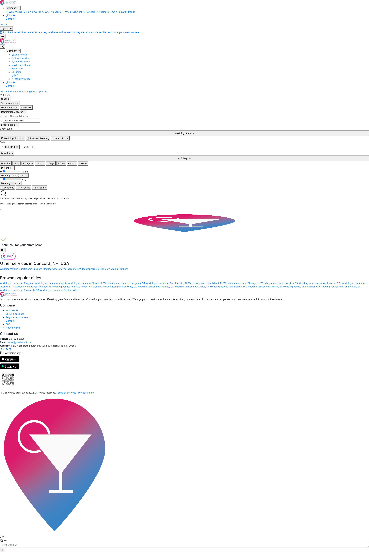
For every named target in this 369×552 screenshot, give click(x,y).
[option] (12, 138)
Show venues (8, 103)
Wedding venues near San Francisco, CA (115, 286)
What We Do (12, 310)
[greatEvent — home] (184, 3)
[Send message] (2, 550)
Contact (10, 18)
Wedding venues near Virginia (51, 283)
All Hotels (26, 107)
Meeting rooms (9, 183)
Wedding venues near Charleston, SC (340, 286)
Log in (3, 24)
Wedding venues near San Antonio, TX (167, 283)
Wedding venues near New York (85, 283)
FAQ (8, 324)
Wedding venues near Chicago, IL (241, 283)
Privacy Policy (86, 392)
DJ (97, 268)
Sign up (5, 28)
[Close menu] (2, 46)
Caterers (57, 268)
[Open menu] (2, 36)
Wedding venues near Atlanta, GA (156, 286)
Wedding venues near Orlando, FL (33, 286)
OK (2, 250)
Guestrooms (25, 268)
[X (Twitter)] (4, 349)
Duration (6, 153)
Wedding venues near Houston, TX (279, 283)
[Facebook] (1, 349)
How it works (13, 327)
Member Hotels (9, 107)
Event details (8, 124)
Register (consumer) (17, 317)
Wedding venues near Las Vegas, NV (72, 286)
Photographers (70, 268)
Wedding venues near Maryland (17, 283)
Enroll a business (16, 91)
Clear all (5, 98)
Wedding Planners (118, 268)
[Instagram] (10, 349)
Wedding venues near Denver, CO (301, 286)
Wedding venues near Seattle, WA (58, 290)
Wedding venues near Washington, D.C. (320, 283)
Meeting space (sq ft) (13, 175)
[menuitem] (14, 11)
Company (12, 7)
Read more (276, 299)
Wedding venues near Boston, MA (228, 286)
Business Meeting (42, 268)
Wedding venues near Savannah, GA (20, 290)
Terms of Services (66, 392)
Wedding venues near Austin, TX (265, 286)
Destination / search (12, 111)
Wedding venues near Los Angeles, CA (124, 283)
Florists (104, 268)
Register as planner (37, 91)
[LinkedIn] (7, 349)
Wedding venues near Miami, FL (205, 283)
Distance (6, 167)
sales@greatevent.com (19, 342)
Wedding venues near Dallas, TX (192, 286)
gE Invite (10, 15)
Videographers (87, 268)
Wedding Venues (9, 268)
